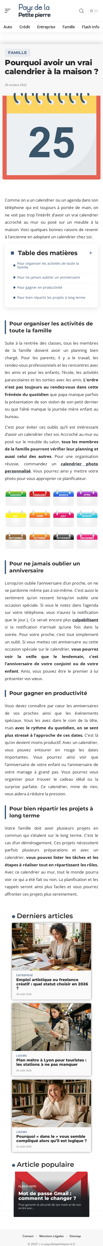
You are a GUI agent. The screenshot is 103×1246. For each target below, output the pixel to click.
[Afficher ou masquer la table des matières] (85, 253)
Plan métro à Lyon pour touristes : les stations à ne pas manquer (51, 1062)
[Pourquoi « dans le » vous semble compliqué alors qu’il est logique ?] (51, 1103)
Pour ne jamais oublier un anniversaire (48, 277)
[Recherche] (81, 11)
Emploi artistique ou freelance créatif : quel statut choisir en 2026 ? (52, 983)
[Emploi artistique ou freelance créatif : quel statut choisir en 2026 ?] (51, 946)
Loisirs (21, 1055)
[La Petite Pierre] (34, 11)
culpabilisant (85, 620)
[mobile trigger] (9, 11)
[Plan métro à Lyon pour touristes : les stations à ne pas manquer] (51, 1027)
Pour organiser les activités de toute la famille (48, 265)
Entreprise (24, 975)
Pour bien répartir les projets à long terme (51, 297)
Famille (17, 52)
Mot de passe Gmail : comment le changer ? (47, 1196)
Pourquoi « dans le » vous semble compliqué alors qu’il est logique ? (51, 1138)
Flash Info (27, 1186)
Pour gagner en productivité (39, 287)
